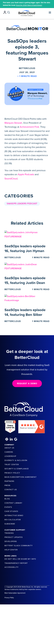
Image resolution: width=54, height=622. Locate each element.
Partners (9, 481)
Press (7, 485)
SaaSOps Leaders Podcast (22, 203)
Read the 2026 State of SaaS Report (29, 5)
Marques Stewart (13, 122)
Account (5, 12)
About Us (9, 448)
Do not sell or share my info (20, 559)
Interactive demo (13, 515)
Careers (8, 452)
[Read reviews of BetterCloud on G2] (31, 425)
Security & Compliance (16, 469)
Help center (11, 550)
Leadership (10, 456)
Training (9, 533)
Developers (10, 541)
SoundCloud (11, 178)
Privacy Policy (12, 473)
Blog (7, 499)
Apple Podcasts (26, 174)
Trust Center (11, 464)
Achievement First (29, 126)
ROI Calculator (12, 520)
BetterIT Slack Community (18, 546)
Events (8, 507)
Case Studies (11, 511)
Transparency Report (16, 563)
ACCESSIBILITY (11, 567)
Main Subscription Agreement (20, 477)
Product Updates (13, 537)
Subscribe (9, 524)
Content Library (13, 503)
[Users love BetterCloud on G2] (10, 425)
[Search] (9, 12)
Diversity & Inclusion (15, 460)
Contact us (10, 490)
